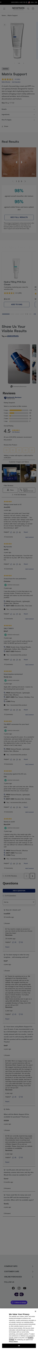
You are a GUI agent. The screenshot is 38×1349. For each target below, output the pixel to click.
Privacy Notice (13, 1341)
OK (19, 1345)
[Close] (35, 1311)
